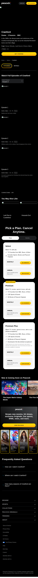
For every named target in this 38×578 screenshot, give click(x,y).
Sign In (23, 3)
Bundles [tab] (28, 238)
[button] (14, 387)
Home (3, 60)
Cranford (14, 60)
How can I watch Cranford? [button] (15, 467)
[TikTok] (9, 564)
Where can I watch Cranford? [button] (16, 475)
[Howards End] (29, 208)
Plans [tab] (10, 238)
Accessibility (6, 532)
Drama (3, 35)
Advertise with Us (7, 555)
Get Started (31, 3)
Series (8, 60)
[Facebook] (4, 564)
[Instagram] (18, 564)
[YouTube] (13, 564)
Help (4, 545)
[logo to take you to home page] (6, 3)
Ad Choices (6, 538)
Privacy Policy (6, 528)
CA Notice (5, 535)
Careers (5, 552)
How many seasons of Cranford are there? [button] (18, 485)
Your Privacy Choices (11, 542)
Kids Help (5, 548)
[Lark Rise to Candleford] (10, 208)
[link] (10, 186)
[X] (23, 564)
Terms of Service (7, 525)
